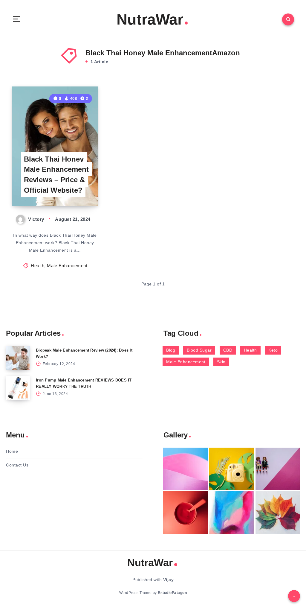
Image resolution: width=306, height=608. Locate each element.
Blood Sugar (199, 350)
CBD (227, 350)
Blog (170, 350)
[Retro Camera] (231, 469)
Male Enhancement (67, 265)
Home (12, 451)
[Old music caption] (277, 469)
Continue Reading (77, 189)
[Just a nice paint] (231, 512)
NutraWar (150, 19)
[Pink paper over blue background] (185, 469)
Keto (273, 350)
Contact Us (17, 465)
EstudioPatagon (172, 593)
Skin (221, 361)
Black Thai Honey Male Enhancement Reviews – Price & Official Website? (56, 174)
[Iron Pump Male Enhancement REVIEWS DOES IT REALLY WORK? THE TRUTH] (18, 388)
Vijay (168, 579)
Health (37, 265)
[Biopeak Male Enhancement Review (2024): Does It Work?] (18, 358)
